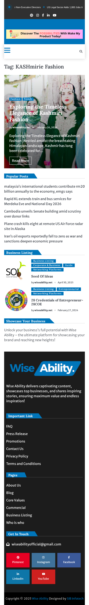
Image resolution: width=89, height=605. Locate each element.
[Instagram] (37, 15)
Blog (10, 493)
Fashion (15, 99)
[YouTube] (54, 15)
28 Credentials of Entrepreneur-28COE (57, 302)
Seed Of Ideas (42, 276)
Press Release (17, 434)
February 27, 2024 (68, 310)
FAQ (9, 426)
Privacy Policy (17, 456)
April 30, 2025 (65, 282)
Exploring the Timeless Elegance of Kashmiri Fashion (38, 113)
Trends (28, 99)
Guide (69, 265)
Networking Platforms (47, 269)
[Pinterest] (31, 15)
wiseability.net (21, 127)
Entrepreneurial (69, 289)
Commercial (16, 508)
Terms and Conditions (23, 464)
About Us (13, 485)
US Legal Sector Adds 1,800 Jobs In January (63, 7)
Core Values (15, 500)
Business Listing (43, 260)
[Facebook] (43, 15)
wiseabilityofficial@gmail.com (36, 544)
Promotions (15, 441)
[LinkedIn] (48, 15)
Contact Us (15, 449)
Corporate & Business (46, 265)
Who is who (15, 523)
